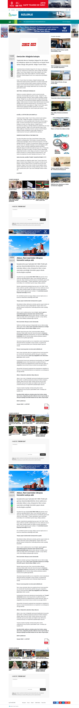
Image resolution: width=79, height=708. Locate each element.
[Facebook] (12, 63)
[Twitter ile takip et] (57, 703)
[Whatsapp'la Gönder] (12, 69)
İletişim (32, 702)
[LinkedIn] (12, 67)
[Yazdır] (12, 73)
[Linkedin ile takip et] (63, 703)
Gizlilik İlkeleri (37, 702)
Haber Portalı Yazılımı (14, 706)
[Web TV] (67, 9)
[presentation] (12, 21)
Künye (28, 702)
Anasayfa (24, 702)
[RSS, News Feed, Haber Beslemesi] (68, 703)
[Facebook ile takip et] (54, 703)
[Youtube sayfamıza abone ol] (60, 703)
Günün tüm (66, 21)
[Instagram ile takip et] (66, 703)
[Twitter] (12, 65)
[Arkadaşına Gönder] (12, 71)
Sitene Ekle (43, 702)
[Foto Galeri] (69, 9)
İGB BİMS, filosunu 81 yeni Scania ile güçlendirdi (33, 21)
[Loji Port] (13, 14)
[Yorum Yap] (12, 76)
